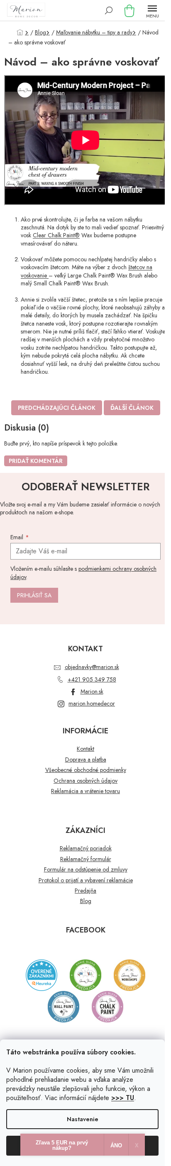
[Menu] (152, 10)
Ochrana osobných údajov (85, 781)
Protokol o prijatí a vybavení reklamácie (86, 880)
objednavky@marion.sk (92, 667)
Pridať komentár (36, 461)
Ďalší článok (132, 408)
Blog (85, 901)
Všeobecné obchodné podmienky (85, 770)
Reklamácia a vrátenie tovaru (85, 791)
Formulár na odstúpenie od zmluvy (85, 870)
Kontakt (85, 749)
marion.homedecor (91, 703)
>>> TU (122, 1098)
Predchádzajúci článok (56, 408)
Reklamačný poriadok (86, 848)
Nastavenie (82, 1119)
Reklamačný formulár (85, 859)
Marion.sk (92, 691)
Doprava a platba (85, 760)
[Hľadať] (108, 10)
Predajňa (85, 891)
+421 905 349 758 (92, 679)
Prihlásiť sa (34, 595)
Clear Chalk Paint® (56, 235)
